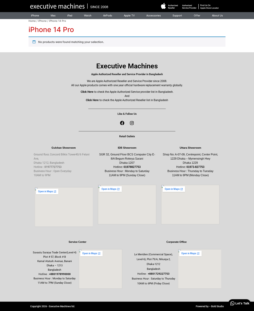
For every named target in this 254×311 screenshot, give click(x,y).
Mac (53, 15)
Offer (197, 15)
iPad (69, 15)
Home (32, 20)
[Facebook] (122, 123)
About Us (217, 15)
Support (177, 15)
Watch (87, 15)
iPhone (35, 15)
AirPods (107, 15)
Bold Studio (217, 306)
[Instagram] (132, 123)
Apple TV (129, 15)
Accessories (153, 15)
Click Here (87, 91)
